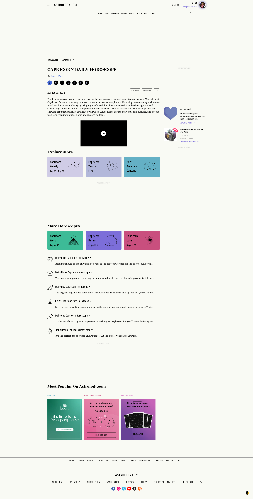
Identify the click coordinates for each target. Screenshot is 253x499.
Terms (144, 482)
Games (124, 13)
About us (57, 482)
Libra (123, 460)
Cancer (100, 460)
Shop (152, 13)
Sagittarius (144, 460)
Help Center (188, 482)
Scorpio (132, 460)
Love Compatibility (92, 395)
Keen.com (51, 395)
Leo (107, 460)
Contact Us (75, 482)
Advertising (93, 482)
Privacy (130, 482)
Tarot (132, 13)
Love (156, 90)
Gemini (90, 460)
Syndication (113, 482)
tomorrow (147, 90)
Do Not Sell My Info (164, 482)
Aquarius (170, 460)
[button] (201, 482)
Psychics (115, 13)
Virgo (115, 460)
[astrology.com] (65, 5)
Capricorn (158, 460)
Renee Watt (57, 76)
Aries (71, 460)
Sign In (175, 5)
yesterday (135, 90)
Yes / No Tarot (128, 395)
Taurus (80, 460)
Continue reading (188, 141)
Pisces (181, 460)
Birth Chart (143, 13)
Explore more (186, 123)
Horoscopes (103, 13)
